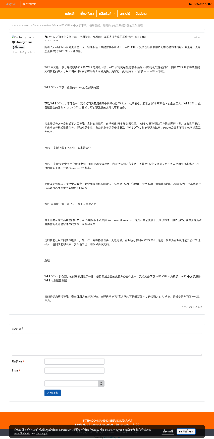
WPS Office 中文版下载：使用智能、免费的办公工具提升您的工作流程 (101, 25)
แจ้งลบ (198, 37)
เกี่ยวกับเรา (87, 13)
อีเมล (16, 370)
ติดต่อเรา (141, 13)
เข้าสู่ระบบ (11, 4)
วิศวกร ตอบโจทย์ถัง (44, 25)
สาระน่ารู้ (125, 13)
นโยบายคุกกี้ (41, 433)
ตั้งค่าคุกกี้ (168, 431)
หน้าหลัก (70, 13)
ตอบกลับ (53, 392)
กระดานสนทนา (21, 25)
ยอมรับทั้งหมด (186, 431)
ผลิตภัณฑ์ (105, 13)
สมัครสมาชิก (29, 4)
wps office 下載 (154, 71)
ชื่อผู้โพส (18, 361)
